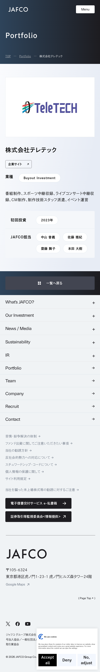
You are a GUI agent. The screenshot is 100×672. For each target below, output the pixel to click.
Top (8, 56)
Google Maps (15, 584)
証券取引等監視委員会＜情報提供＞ (36, 516)
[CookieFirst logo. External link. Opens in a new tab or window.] (40, 637)
